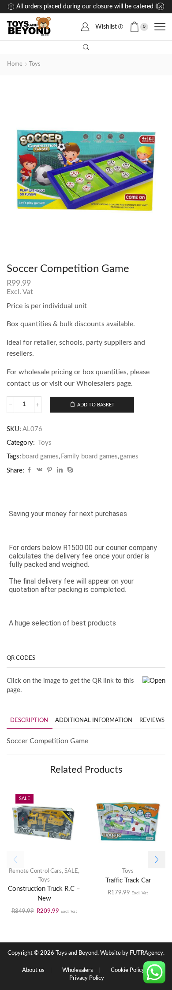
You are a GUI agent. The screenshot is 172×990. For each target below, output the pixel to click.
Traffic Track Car (128, 880)
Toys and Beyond (76, 953)
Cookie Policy (128, 970)
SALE (71, 871)
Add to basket (96, 404)
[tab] (29, 720)
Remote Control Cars (35, 871)
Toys (35, 64)
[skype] (69, 470)
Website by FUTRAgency (131, 953)
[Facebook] (29, 470)
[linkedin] (60, 470)
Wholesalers (77, 970)
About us (33, 970)
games (129, 456)
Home (14, 64)
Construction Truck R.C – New (44, 894)
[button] (156, 859)
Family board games (89, 456)
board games (40, 456)
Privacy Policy (86, 978)
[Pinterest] (50, 470)
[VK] (39, 470)
